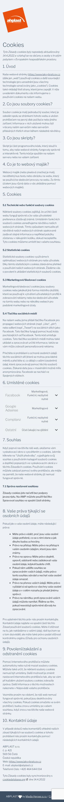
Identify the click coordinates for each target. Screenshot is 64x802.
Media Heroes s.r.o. (36, 796)
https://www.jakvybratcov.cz (44, 74)
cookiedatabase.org (14, 779)
